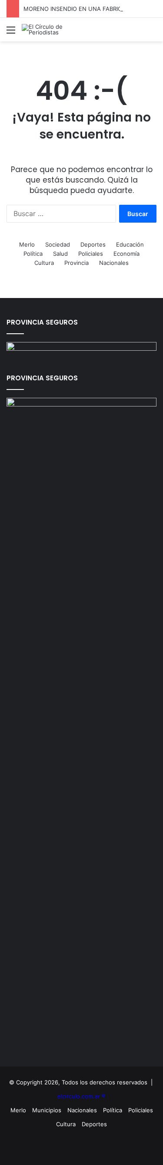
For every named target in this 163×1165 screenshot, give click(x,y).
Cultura (44, 262)
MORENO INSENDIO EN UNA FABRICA (74, 8)
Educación (130, 244)
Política (33, 253)
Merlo (27, 244)
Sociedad (57, 244)
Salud (60, 253)
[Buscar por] (152, 33)
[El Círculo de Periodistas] (56, 29)
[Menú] (11, 33)
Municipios (46, 1110)
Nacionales (114, 262)
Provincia (76, 262)
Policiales (90, 253)
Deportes (93, 244)
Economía (126, 253)
